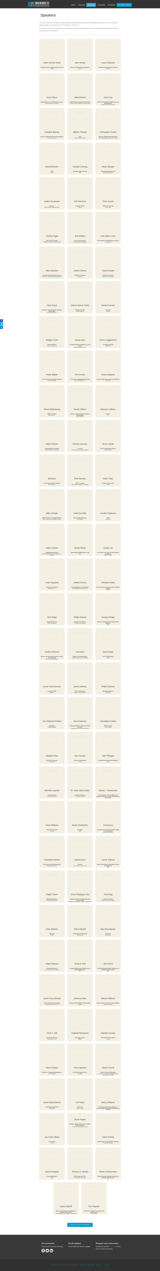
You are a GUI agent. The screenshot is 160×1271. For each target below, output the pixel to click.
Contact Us (107, 1265)
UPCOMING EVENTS (124, 5)
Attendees (101, 5)
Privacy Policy (91, 1265)
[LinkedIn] (51, 1250)
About (73, 5)
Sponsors (111, 5)
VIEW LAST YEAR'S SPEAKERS (80, 1224)
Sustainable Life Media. (62, 1265)
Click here (113, 1246)
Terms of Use (83, 1265)
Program (81, 5)
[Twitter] (47, 1250)
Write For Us (99, 1265)
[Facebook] (43, 1250)
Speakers (91, 5)
